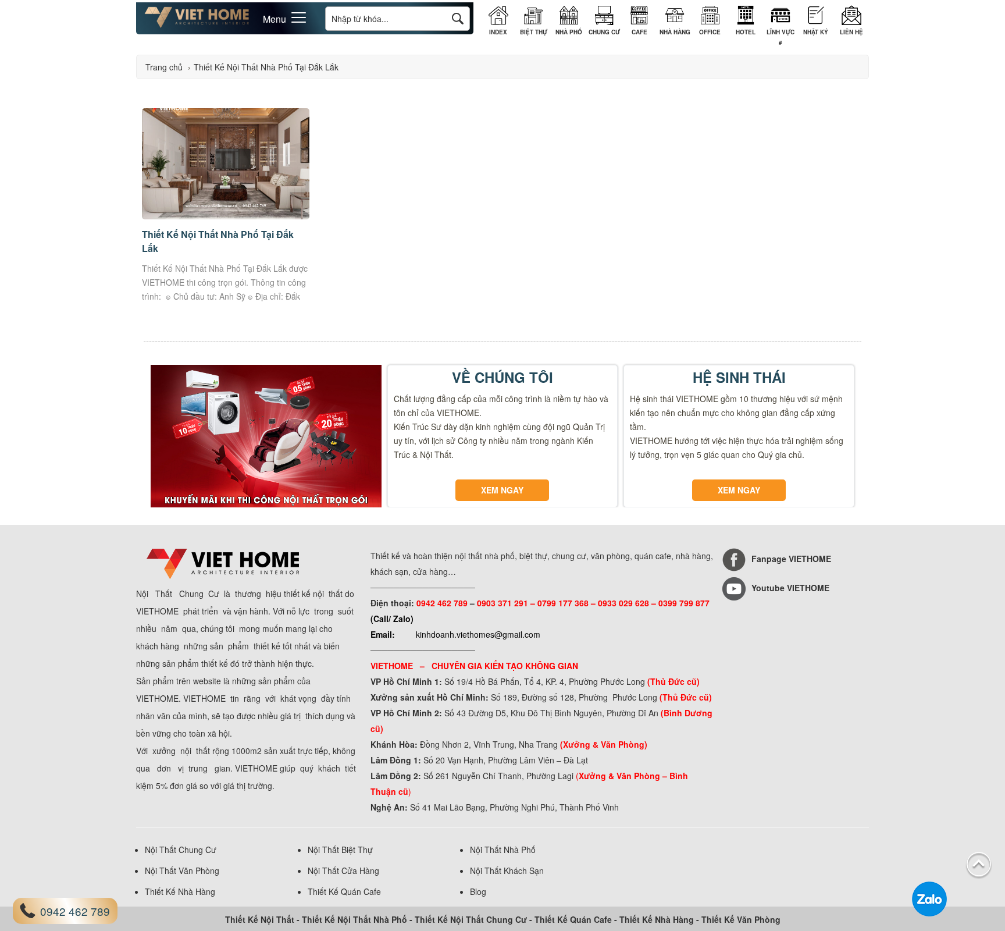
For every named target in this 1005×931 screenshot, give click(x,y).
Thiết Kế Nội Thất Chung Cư (471, 919)
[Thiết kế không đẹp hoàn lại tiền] (197, 25)
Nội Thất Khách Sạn (507, 870)
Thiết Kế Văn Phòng (741, 919)
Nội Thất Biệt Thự (340, 849)
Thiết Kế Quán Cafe (344, 891)
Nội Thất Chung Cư (180, 849)
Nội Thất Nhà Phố (503, 849)
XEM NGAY (502, 490)
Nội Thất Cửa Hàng (343, 870)
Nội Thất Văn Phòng (182, 870)
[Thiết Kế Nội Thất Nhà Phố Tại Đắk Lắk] (225, 216)
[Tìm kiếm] (458, 18)
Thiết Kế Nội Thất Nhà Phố (354, 919)
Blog (478, 891)
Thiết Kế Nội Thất (259, 919)
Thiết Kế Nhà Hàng (180, 891)
